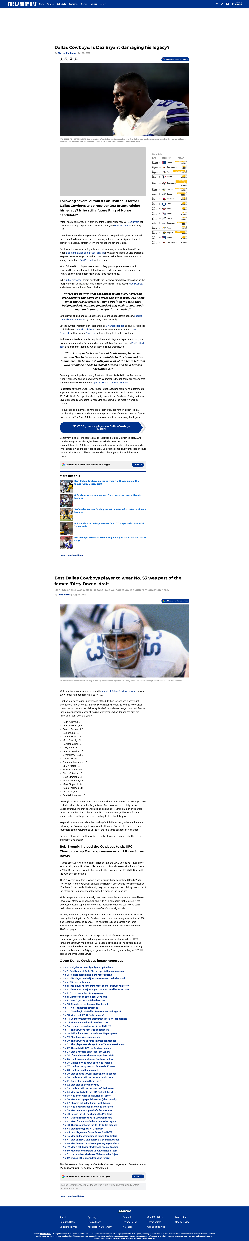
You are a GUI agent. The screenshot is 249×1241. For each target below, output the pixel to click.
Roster (84, 4)
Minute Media (45, 1234)
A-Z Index (128, 1226)
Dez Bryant (133, 222)
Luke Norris (64, 594)
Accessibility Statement (100, 1226)
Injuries (93, 4)
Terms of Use (154, 1222)
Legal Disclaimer (68, 1226)
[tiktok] (233, 4)
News (41, 4)
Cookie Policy (182, 1222)
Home (62, 555)
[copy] (76, 59)
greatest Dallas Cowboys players (119, 691)
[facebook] (217, 4)
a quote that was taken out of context (85, 252)
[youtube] (227, 4)
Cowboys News (75, 555)
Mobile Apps (181, 1217)
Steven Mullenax (67, 53)
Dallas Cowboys (122, 225)
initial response (73, 280)
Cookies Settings (156, 1226)
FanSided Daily (67, 1222)
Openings (92, 1217)
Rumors (50, 4)
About (63, 1217)
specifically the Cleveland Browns (110, 382)
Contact (127, 1217)
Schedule (61, 4)
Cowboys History (76, 1196)
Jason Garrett (135, 283)
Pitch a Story (94, 1222)
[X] (222, 4)
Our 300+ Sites (154, 1217)
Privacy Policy (130, 1222)
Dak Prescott (86, 260)
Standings (73, 4)
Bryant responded (115, 325)
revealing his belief (85, 329)
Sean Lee (90, 333)
